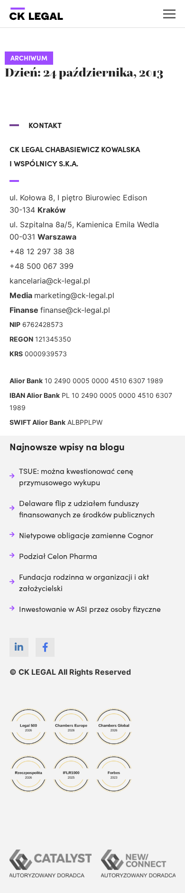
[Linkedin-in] (18, 647)
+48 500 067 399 (41, 266)
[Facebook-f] (45, 647)
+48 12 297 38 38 (41, 251)
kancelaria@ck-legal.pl (49, 280)
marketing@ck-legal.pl (74, 295)
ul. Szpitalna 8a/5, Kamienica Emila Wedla (84, 224)
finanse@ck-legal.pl (75, 310)
